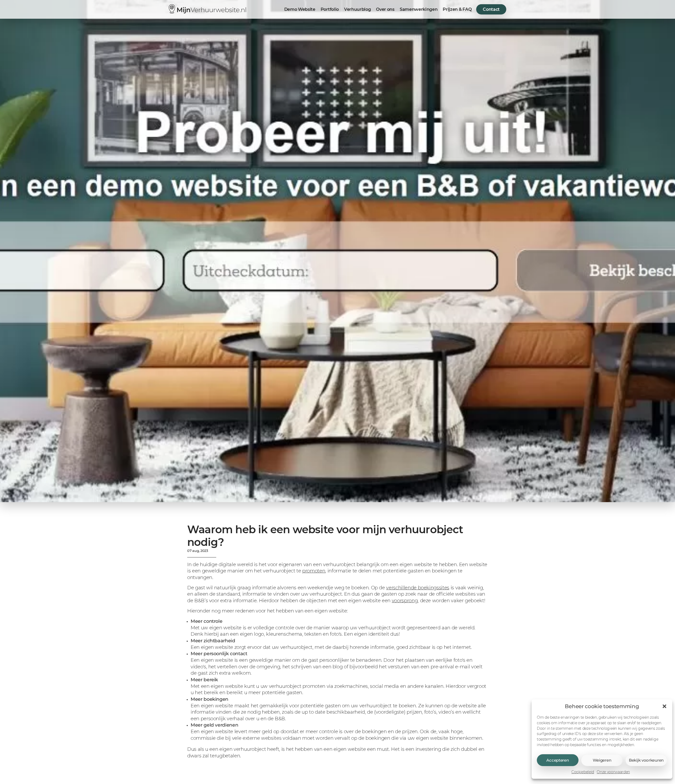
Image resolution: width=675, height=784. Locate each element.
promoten (313, 571)
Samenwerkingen (419, 9)
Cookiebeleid (582, 772)
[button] (664, 706)
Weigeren (602, 760)
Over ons (385, 9)
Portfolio (330, 9)
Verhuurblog (357, 9)
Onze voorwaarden (613, 772)
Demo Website (299, 9)
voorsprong (405, 600)
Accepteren (557, 760)
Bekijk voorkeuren (646, 760)
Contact (491, 9)
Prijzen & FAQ (457, 9)
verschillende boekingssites (417, 587)
